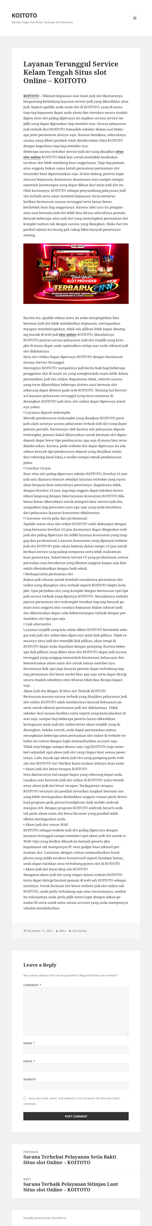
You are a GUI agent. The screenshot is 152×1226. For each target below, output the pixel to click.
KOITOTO (24, 15)
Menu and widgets (134, 23)
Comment (32, 985)
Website (29, 1079)
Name (29, 1043)
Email (29, 1061)
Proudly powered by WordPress (44, 1218)
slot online (68, 334)
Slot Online (79, 931)
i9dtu (62, 931)
